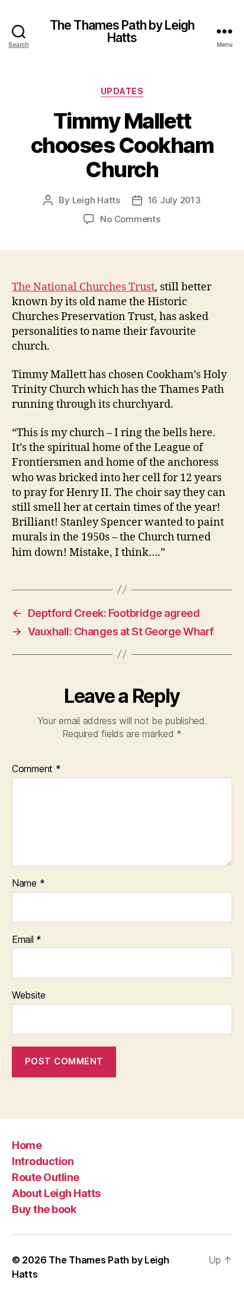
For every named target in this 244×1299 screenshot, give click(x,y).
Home (26, 1145)
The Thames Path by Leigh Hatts (122, 31)
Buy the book (44, 1209)
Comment (36, 769)
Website (29, 995)
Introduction (42, 1161)
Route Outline (45, 1177)
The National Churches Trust (83, 287)
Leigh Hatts (96, 200)
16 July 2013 (174, 200)
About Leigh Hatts (56, 1193)
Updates (122, 91)
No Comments (130, 219)
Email (26, 940)
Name (28, 883)
